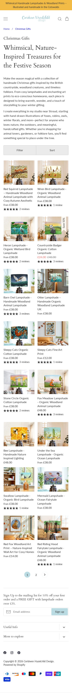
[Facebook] (4, 652)
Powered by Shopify (14, 664)
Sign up (59, 611)
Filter (20, 150)
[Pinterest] (18, 652)
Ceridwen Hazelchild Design (39, 661)
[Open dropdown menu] (64, 627)
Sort (52, 150)
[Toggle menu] (5, 18)
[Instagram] (11, 652)
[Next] (45, 575)
